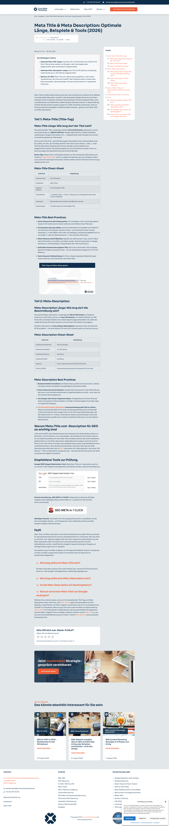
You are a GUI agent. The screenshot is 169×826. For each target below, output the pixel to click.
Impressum (156, 822)
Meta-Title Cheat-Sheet (118, 63)
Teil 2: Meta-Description (116, 69)
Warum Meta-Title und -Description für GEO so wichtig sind (118, 90)
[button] (165, 802)
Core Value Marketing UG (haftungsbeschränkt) (21, 778)
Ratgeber (42, 16)
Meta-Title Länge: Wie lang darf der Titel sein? (121, 60)
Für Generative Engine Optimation (51, 407)
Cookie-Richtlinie (135, 822)
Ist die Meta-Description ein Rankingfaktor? (66, 585)
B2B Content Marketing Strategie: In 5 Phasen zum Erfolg (117, 741)
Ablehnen (142, 818)
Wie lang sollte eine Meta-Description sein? (65, 578)
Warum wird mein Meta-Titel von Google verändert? (121, 115)
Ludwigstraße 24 (10, 780)
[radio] (38, 637)
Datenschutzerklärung (147, 822)
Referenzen (75, 9)
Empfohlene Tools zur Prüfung (118, 95)
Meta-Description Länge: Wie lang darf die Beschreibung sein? (120, 74)
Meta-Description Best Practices (119, 84)
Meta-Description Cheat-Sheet (120, 79)
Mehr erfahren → (44, 748)
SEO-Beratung (81, 615)
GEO (62, 448)
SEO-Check (65, 602)
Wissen (99, 9)
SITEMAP (61, 772)
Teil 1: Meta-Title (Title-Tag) (117, 56)
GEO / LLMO (38, 610)
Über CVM (88, 9)
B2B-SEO (88, 612)
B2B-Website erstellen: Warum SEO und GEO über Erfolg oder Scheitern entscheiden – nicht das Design (83, 744)
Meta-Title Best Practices (119, 66)
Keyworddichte (48, 157)
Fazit (109, 97)
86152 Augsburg (10, 783)
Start (35, 16)
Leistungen (59, 9)
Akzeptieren (130, 818)
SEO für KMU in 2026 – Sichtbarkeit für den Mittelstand (47, 741)
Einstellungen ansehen (157, 818)
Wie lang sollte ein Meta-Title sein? (60, 562)
